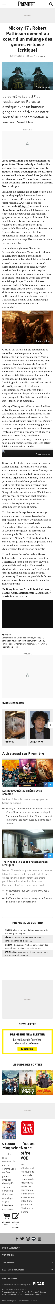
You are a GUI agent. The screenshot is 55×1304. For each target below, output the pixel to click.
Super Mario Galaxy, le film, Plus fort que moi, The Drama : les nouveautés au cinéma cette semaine (29, 819)
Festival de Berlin (10, 646)
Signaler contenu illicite (27, 1301)
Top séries (8, 1255)
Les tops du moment (13, 1269)
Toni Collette (7, 643)
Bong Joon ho (8, 640)
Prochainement (11, 1248)
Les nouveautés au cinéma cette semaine (22, 792)
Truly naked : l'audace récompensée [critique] (25, 863)
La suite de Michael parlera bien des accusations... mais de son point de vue (26, 946)
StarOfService (40, 1292)
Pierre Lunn (39, 56)
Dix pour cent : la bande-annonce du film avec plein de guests (26, 932)
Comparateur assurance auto (14, 1289)
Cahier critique (9, 637)
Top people (8, 1262)
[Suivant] (50, 725)
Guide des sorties (25, 637)
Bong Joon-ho (36, 741)
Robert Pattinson (23, 640)
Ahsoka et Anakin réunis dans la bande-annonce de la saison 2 (24, 939)
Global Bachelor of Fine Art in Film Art (17, 1292)
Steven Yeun (41, 643)
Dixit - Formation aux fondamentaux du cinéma (21, 1294)
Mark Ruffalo (38, 640)
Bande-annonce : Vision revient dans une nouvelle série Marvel (26, 954)
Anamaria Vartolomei (24, 643)
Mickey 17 (38, 637)
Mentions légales (9, 1301)
